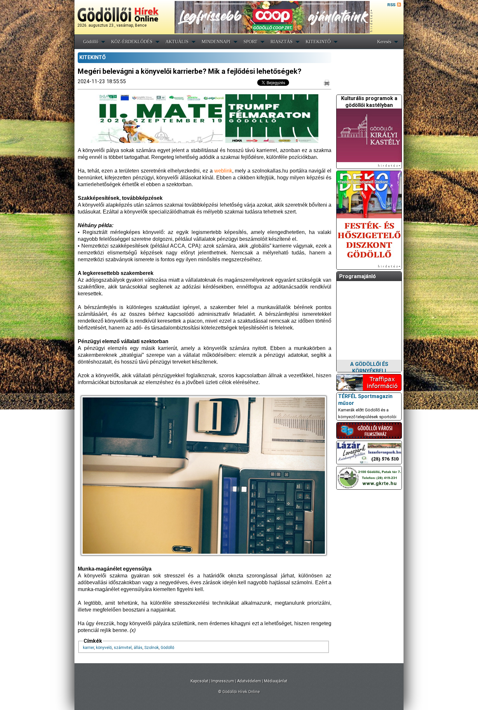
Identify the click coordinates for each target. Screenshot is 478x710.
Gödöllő (90, 41)
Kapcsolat (199, 681)
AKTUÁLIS (177, 41)
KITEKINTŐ (318, 41)
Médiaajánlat (275, 681)
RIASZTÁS (282, 41)
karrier (88, 647)
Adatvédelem (249, 681)
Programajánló (357, 276)
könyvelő (104, 647)
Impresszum (222, 681)
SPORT (251, 41)
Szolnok (151, 647)
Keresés (384, 41)
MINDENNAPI (216, 41)
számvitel (123, 647)
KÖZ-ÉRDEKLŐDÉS (132, 41)
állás (138, 647)
